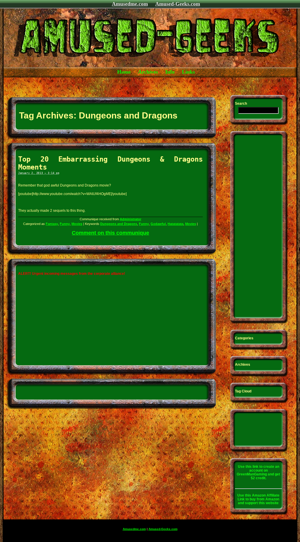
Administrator (130, 219)
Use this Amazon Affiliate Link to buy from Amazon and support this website (258, 499)
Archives (148, 72)
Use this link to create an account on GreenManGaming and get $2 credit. (258, 472)
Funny (65, 224)
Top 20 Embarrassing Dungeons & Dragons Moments (110, 163)
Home (124, 72)
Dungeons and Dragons (118, 224)
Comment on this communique (110, 233)
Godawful (158, 224)
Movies (76, 224)
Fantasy (52, 224)
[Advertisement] (110, 85)
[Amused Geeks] (131, 66)
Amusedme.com (130, 4)
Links (188, 72)
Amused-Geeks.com (177, 4)
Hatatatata (175, 224)
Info (170, 72)
